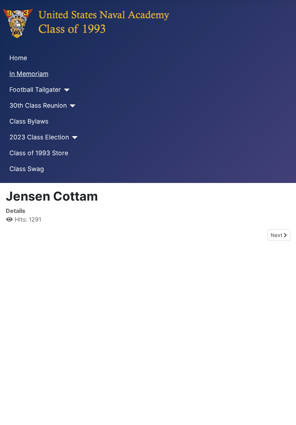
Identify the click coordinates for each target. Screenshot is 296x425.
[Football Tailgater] (65, 90)
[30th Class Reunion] (71, 105)
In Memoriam (28, 73)
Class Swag (26, 169)
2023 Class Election (39, 137)
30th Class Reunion (38, 105)
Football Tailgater (35, 89)
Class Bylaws (28, 121)
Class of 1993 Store (38, 153)
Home (18, 58)
